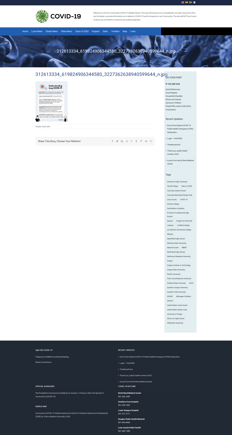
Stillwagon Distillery (183, 296)
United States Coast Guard (177, 305)
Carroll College (172, 186)
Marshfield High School (176, 239)
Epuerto (170, 221)
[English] (182, 2)
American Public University (177, 182)
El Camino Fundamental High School (178, 214)
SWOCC (170, 301)
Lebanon (170, 225)
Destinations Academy (175, 208)
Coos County (172, 200)
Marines (170, 234)
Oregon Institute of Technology (179, 265)
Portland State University (176, 283)
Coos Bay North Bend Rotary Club (179, 195)
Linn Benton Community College (179, 230)
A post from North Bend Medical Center (136, 382)
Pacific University (173, 274)
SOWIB (170, 296)
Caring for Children (173, 103)
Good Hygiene (171, 93)
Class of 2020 (186, 186)
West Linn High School (175, 318)
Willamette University (175, 323)
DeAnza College (173, 204)
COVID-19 (184, 200)
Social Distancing (173, 89)
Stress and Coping (173, 99)
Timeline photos (173, 145)
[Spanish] (186, 2)
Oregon (170, 261)
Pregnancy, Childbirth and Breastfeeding (52, 357)
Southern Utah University (176, 292)
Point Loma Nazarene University (179, 279)
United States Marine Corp (177, 310)
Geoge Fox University (184, 221)
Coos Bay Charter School (176, 191)
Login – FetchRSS (174, 138)
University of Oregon (174, 314)
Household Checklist (174, 96)
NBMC (184, 248)
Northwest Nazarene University (179, 256)
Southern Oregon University (177, 288)
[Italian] (194, 2)
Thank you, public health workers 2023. (136, 375)
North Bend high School (176, 252)
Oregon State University (176, 270)
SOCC (191, 283)
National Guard (172, 248)
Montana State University (176, 243)
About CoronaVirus (43, 362)
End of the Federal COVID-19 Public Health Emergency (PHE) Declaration (180, 128)
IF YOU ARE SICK (173, 84)
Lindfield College (183, 225)
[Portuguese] (190, 2)
